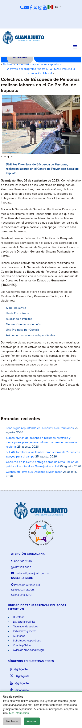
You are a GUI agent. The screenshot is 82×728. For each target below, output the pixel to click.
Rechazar (12, 721)
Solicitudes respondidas (26, 640)
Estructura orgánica (24, 621)
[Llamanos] (22, 7)
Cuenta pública (21, 645)
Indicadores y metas (24, 631)
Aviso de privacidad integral (28, 650)
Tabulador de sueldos (25, 626)
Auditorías (18, 636)
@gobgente (21, 669)
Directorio (18, 617)
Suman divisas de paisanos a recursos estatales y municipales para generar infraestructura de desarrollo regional (41, 442)
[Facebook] (31, 8)
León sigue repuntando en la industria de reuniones (40, 428)
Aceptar (32, 721)
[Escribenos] (26, 7)
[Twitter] (35, 8)
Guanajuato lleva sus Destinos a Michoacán (34, 471)
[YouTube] (45, 8)
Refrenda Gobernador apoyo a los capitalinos (32, 64)
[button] (76, 100)
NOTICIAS (20, 57)
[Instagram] (40, 8)
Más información (19, 713)
